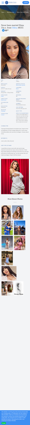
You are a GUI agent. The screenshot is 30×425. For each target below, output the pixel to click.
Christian (3, 111)
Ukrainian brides (10, 12)
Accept (3, 423)
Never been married (20, 85)
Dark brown (3, 100)
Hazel (2, 96)
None (17, 88)
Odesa (14, 27)
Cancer (2, 114)
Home (3, 12)
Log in (26, 2)
